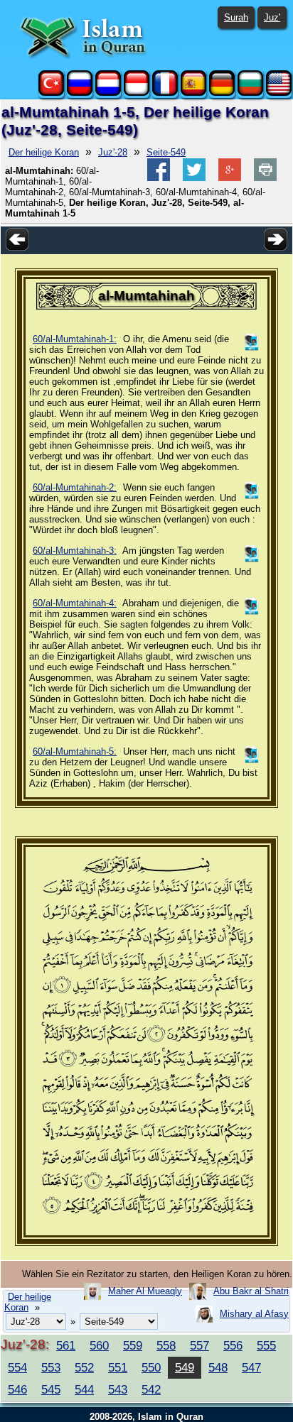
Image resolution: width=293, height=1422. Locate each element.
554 (17, 1367)
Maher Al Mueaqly (145, 1291)
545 (50, 1389)
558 (166, 1345)
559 (132, 1345)
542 (151, 1389)
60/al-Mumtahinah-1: (75, 339)
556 (233, 1345)
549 (184, 1367)
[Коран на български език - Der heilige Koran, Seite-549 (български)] (250, 92)
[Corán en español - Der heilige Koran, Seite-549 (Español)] (193, 92)
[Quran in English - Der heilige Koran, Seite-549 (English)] (279, 92)
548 (218, 1367)
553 (50, 1367)
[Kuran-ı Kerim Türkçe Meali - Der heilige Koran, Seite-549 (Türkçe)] (51, 92)
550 (151, 1367)
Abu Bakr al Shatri (251, 1291)
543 (117, 1389)
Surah (236, 17)
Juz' (272, 17)
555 (266, 1345)
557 (199, 1345)
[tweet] (194, 178)
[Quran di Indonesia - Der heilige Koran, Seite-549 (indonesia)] (136, 92)
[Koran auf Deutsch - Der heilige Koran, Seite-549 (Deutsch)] (222, 92)
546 (17, 1389)
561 (65, 1345)
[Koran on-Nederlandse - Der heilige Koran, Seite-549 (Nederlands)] (108, 92)
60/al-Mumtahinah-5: (75, 751)
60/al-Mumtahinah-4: (75, 603)
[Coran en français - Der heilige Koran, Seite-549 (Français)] (165, 92)
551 (117, 1367)
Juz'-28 (112, 152)
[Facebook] (159, 178)
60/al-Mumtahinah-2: (75, 487)
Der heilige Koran (44, 152)
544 (84, 1389)
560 (99, 1345)
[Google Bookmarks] (230, 178)
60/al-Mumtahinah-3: (75, 550)
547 (251, 1367)
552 (84, 1367)
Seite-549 (166, 152)
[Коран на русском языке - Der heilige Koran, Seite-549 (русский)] (79, 92)
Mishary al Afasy (254, 1313)
